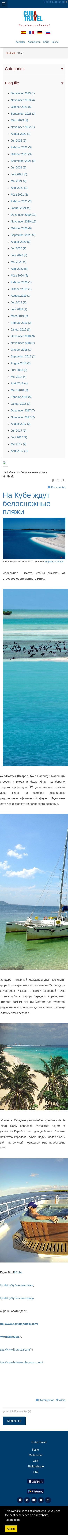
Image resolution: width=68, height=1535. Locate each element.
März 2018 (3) (19, 390)
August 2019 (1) (21, 295)
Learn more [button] (13, 1519)
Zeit (35, 1460)
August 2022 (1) (21, 133)
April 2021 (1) (19, 187)
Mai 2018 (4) (18, 376)
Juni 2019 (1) (19, 309)
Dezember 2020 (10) (23, 214)
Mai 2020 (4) (18, 262)
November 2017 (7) (23, 417)
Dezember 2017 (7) (23, 410)
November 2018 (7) (23, 342)
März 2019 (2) (19, 316)
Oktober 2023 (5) (21, 106)
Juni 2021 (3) (19, 174)
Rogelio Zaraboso (54, 561)
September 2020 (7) (23, 235)
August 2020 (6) (21, 241)
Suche (55, 41)
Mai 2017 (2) (18, 444)
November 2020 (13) (23, 221)
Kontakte (20, 41)
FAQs (46, 41)
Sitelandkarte (35, 1466)
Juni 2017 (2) (19, 437)
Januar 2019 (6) (20, 329)
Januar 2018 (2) (20, 403)
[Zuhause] (53, 480)
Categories (15, 69)
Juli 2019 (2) (18, 302)
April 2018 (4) (19, 383)
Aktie (62, 1400)
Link (35, 1472)
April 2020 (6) (19, 268)
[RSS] (58, 480)
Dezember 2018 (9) (23, 336)
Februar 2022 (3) (21, 147)
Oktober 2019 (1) (21, 289)
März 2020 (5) (19, 275)
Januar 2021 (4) (20, 208)
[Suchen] (63, 480)
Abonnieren (34, 41)
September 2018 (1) (23, 356)
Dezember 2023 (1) (23, 93)
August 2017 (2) (21, 423)
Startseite (11, 53)
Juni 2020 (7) (19, 255)
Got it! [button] (11, 1528)
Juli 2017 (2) (18, 430)
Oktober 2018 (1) (21, 349)
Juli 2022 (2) (18, 140)
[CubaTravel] (34, 16)
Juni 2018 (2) (19, 370)
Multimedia (35, 1455)
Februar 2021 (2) (21, 201)
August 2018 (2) (21, 363)
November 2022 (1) (23, 127)
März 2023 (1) (19, 120)
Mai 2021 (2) (18, 181)
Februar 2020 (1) (21, 282)
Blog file (12, 83)
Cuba (18, 1272)
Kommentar (58, 487)
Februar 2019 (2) (21, 322)
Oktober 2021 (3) (21, 154)
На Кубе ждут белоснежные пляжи (27, 503)
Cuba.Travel (39, 1442)
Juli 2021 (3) (18, 167)
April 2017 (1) (19, 450)
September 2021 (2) (23, 160)
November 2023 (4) (23, 100)
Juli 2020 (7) (18, 248)
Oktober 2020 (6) (21, 228)
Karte (35, 1449)
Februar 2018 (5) (21, 396)
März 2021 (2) (19, 194)
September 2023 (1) (23, 113)
